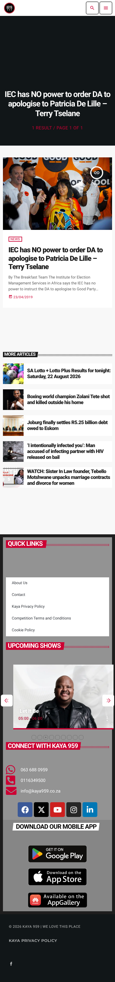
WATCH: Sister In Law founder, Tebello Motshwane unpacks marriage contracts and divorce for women (68, 478)
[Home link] (9, 8)
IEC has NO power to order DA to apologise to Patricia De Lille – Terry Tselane (56, 258)
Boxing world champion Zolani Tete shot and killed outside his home (68, 400)
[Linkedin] (90, 809)
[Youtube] (57, 809)
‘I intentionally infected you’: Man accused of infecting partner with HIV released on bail (65, 452)
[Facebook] (25, 809)
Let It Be (22, 711)
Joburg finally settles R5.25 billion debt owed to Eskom (67, 425)
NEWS (15, 239)
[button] (34, 737)
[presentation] (6, 700)
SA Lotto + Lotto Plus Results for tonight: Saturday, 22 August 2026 (69, 374)
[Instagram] (73, 809)
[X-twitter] (41, 809)
